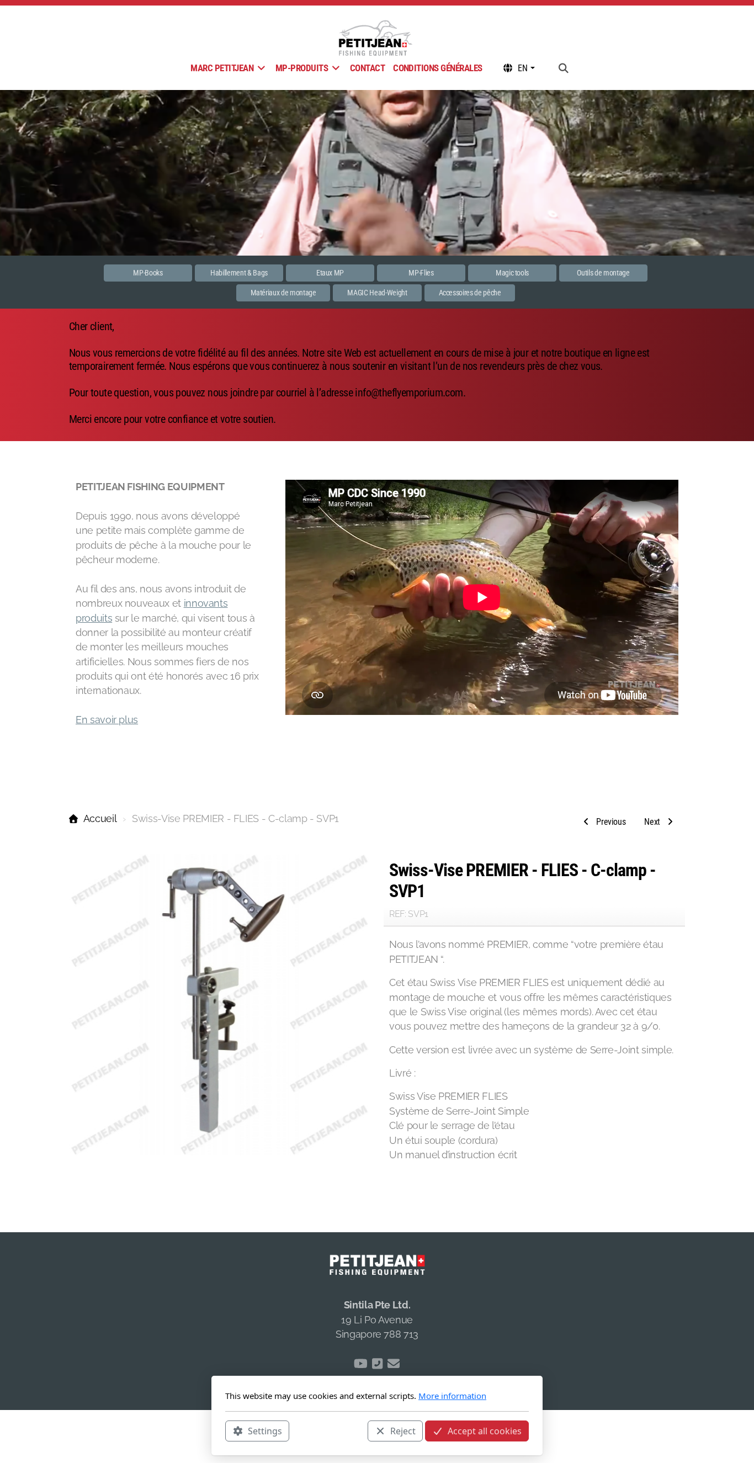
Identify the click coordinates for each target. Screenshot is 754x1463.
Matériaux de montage (283, 292)
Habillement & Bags (239, 272)
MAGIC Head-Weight (377, 292)
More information (452, 1395)
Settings (265, 1430)
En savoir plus (107, 719)
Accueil (99, 818)
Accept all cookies (485, 1430)
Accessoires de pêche (470, 292)
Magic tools (512, 272)
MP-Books (147, 272)
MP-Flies (420, 272)
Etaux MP (330, 272)
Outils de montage (603, 272)
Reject (403, 1430)
